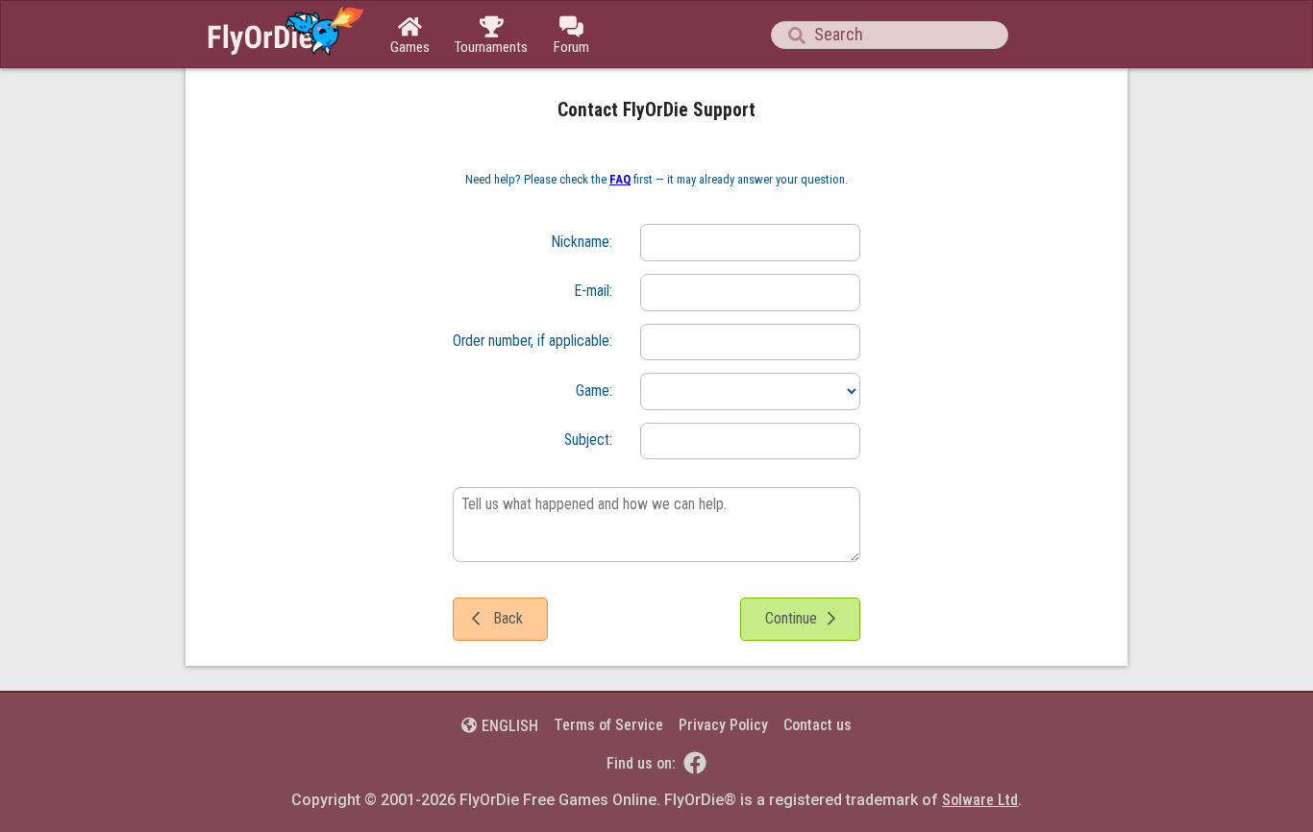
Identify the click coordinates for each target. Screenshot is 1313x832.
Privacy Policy (723, 725)
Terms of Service (608, 725)
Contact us (817, 725)
